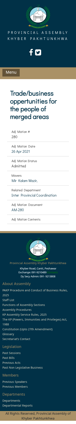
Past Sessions (11, 353)
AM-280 (18, 209)
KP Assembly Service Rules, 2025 (24, 314)
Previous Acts (11, 363)
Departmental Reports (17, 405)
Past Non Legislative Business (22, 367)
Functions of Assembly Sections (23, 305)
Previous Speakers (14, 382)
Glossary (8, 334)
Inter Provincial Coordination (34, 195)
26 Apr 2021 (21, 151)
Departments (11, 400)
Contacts (52, 272)
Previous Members (15, 386)
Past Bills (8, 358)
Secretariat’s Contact (16, 339)
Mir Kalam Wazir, (24, 180)
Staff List (8, 300)
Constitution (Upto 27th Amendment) (27, 329)
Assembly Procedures (17, 310)
